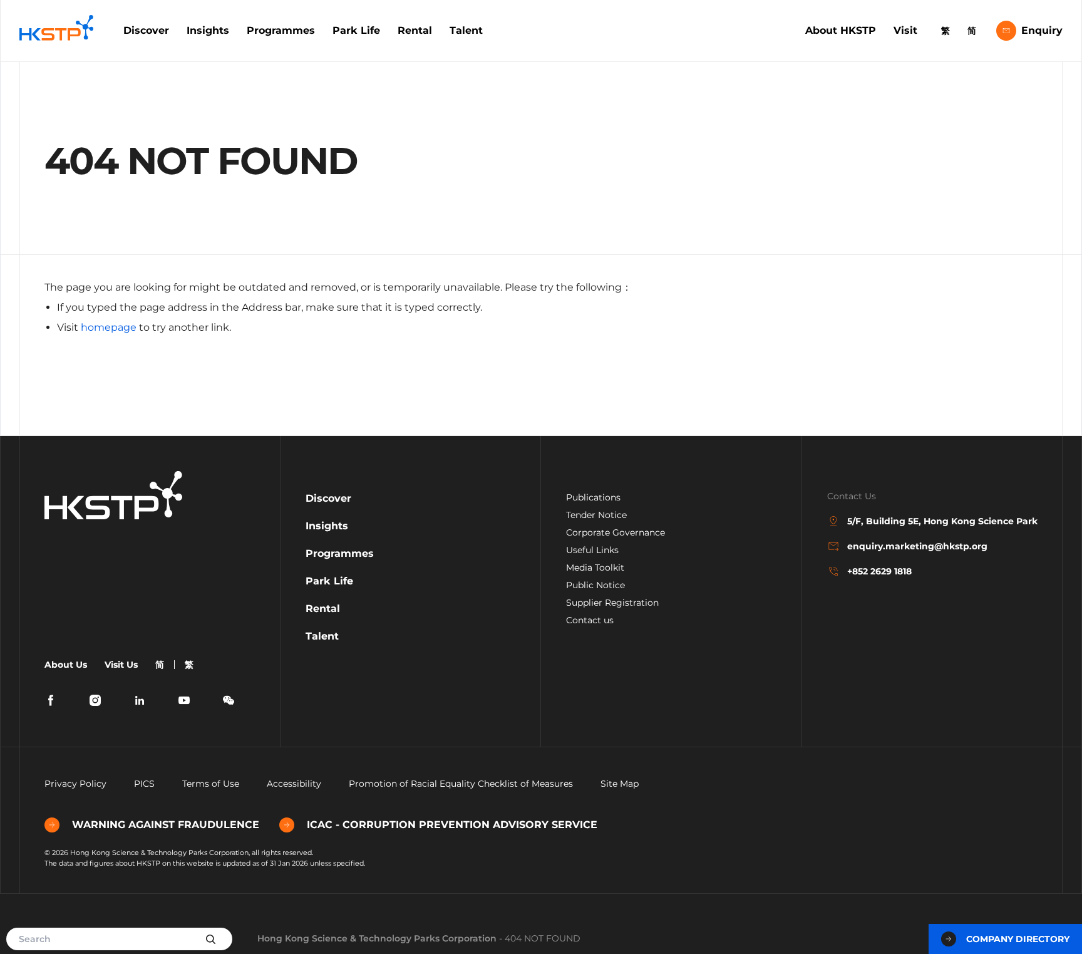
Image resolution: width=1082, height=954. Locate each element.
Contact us (590, 620)
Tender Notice (596, 515)
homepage (109, 327)
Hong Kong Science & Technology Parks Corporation (377, 938)
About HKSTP (840, 30)
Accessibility (294, 783)
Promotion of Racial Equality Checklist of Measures (461, 783)
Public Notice (595, 585)
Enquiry (1042, 30)
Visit (905, 30)
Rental (415, 30)
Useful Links (592, 550)
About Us (65, 664)
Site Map (619, 783)
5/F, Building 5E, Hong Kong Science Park (942, 521)
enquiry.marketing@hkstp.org (917, 546)
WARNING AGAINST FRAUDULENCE (165, 825)
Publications (593, 497)
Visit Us (121, 664)
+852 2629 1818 (879, 571)
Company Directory (1017, 939)
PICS (144, 783)
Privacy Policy (75, 783)
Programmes (281, 30)
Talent (466, 30)
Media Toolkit (595, 567)
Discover (146, 30)
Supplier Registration (612, 602)
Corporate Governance (615, 532)
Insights (208, 30)
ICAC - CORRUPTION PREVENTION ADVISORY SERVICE (452, 825)
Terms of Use (210, 783)
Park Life (356, 30)
